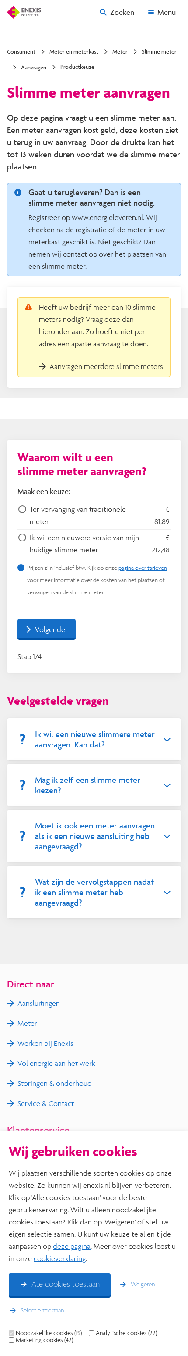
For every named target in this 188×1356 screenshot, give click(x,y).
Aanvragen (33, 67)
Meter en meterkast (73, 51)
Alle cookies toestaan (65, 1284)
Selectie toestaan (42, 1311)
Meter (120, 51)
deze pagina (72, 1246)
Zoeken (122, 12)
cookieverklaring (60, 1258)
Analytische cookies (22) (126, 1332)
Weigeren (143, 1284)
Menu (166, 12)
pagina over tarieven (142, 567)
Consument (21, 51)
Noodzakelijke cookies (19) (49, 1332)
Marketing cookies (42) (44, 1339)
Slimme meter (159, 51)
